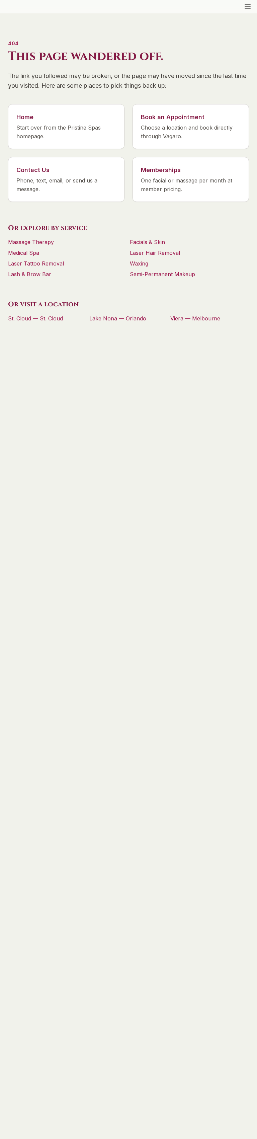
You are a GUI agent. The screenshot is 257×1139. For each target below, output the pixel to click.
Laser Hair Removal (155, 252)
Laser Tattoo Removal (36, 263)
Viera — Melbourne (195, 318)
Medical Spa (23, 252)
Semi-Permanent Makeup (162, 274)
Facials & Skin (147, 242)
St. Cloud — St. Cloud (35, 318)
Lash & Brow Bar (29, 274)
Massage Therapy (31, 242)
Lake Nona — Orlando (117, 318)
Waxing (139, 263)
